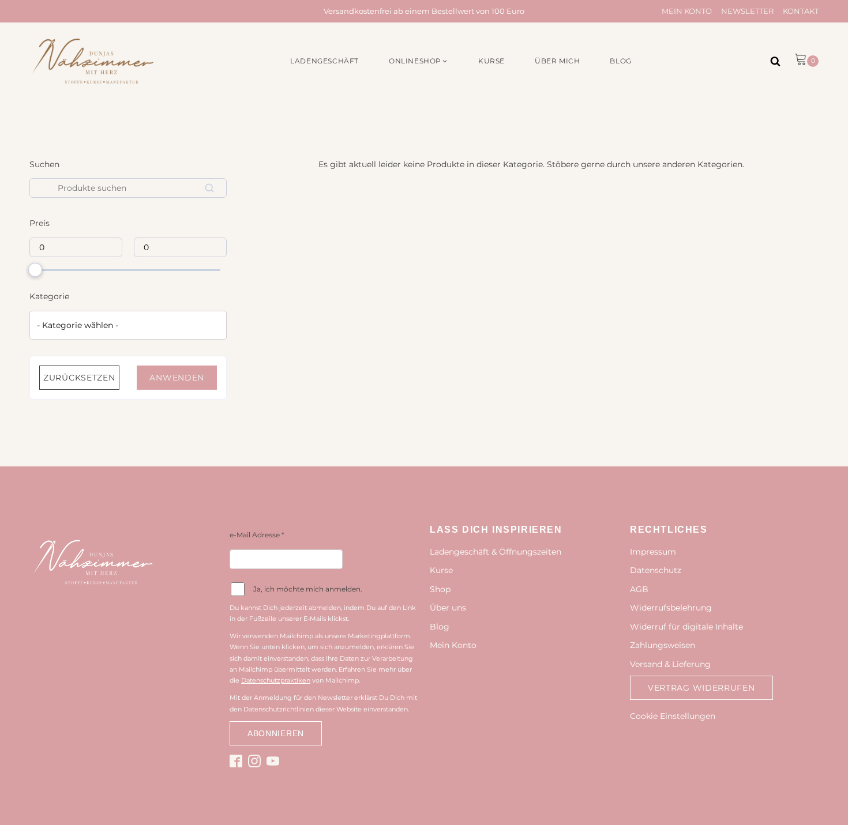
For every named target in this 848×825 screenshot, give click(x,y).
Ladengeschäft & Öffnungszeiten (495, 552)
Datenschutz (655, 570)
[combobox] (128, 325)
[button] (418, 61)
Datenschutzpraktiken (275, 680)
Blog (439, 626)
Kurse (441, 570)
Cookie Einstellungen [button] (672, 716)
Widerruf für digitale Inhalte (686, 626)
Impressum (653, 552)
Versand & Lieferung (670, 664)
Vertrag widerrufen (701, 688)
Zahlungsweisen (662, 645)
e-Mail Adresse (257, 534)
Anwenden (176, 377)
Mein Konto (687, 11)
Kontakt (801, 11)
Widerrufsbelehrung (671, 607)
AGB (639, 589)
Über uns (448, 607)
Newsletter (747, 11)
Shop (440, 589)
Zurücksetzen (79, 377)
